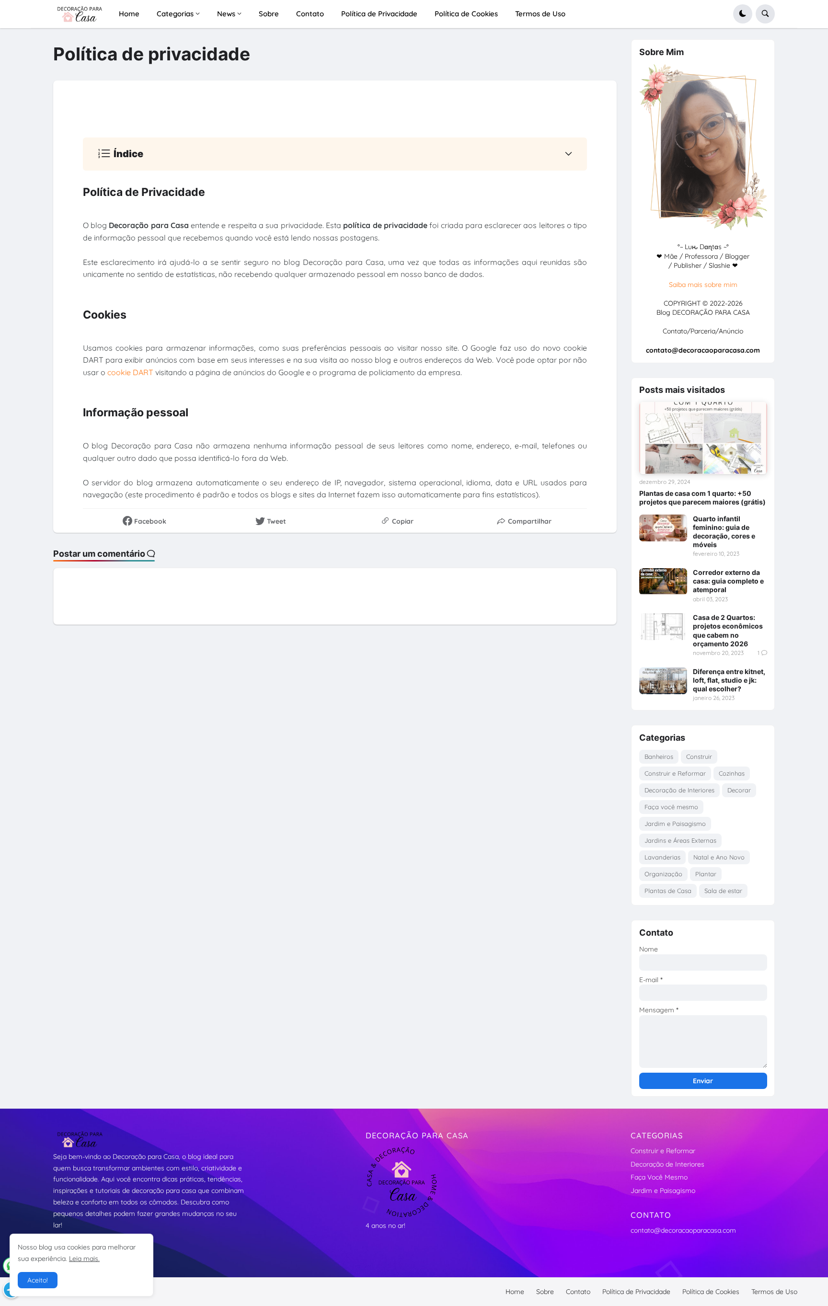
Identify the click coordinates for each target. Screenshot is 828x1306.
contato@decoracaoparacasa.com (683, 1230)
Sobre (545, 1291)
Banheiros (658, 756)
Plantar (705, 874)
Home (515, 1291)
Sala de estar (723, 890)
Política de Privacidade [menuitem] (379, 13)
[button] (742, 13)
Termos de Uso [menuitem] (540, 13)
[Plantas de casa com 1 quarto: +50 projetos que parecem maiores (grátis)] (703, 438)
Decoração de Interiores (679, 790)
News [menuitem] (226, 13)
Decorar (739, 790)
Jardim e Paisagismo (675, 823)
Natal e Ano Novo (719, 857)
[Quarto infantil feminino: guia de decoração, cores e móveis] (663, 528)
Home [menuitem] (129, 13)
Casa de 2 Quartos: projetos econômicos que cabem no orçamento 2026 (728, 630)
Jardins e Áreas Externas (680, 840)
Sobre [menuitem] (269, 13)
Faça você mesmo (671, 807)
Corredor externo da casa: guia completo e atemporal (728, 581)
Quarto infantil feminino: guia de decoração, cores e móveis (724, 532)
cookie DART (130, 372)
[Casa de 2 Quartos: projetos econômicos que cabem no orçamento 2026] (663, 626)
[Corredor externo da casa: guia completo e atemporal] (663, 581)
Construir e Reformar (675, 773)
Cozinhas (732, 773)
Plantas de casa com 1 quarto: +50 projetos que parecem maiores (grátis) (702, 497)
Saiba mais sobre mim (703, 284)
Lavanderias (662, 857)
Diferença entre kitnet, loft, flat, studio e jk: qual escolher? (729, 680)
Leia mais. (84, 1258)
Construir (699, 756)
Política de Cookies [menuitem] (466, 13)
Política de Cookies (710, 1291)
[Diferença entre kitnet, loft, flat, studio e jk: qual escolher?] (663, 680)
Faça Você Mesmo (659, 1177)
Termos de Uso (774, 1291)
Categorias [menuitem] (175, 13)
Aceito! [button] (37, 1280)
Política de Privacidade (636, 1291)
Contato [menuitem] (310, 13)
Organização (663, 874)
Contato (578, 1291)
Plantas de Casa (667, 890)
